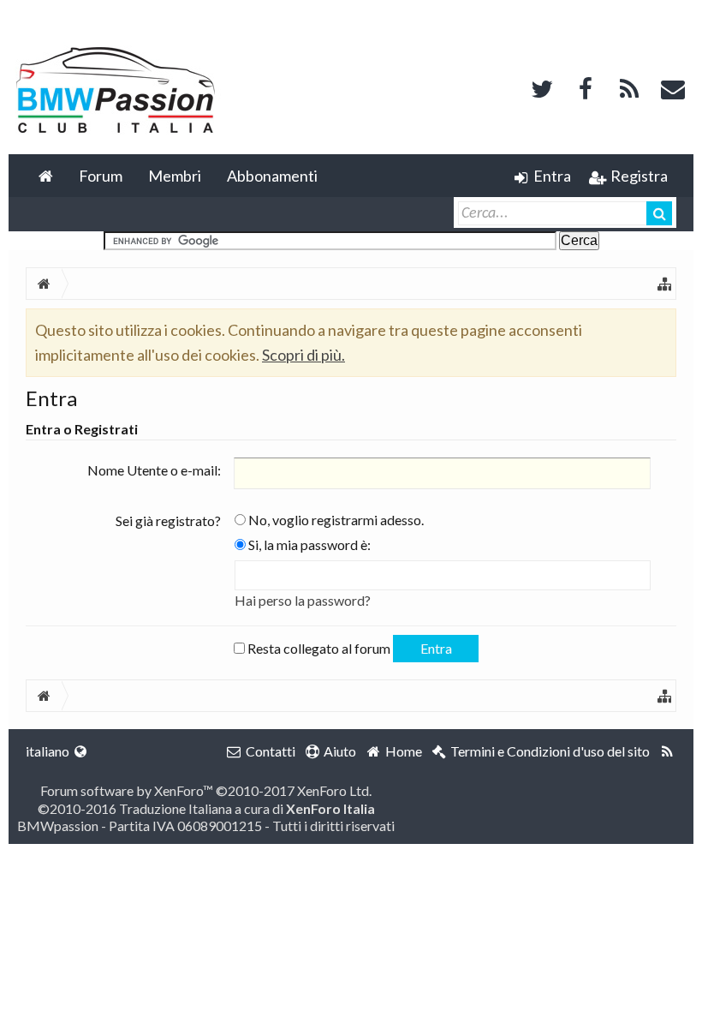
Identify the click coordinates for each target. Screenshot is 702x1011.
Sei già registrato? (168, 520)
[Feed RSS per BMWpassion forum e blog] (667, 751)
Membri (174, 175)
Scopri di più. (303, 354)
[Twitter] (541, 87)
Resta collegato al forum (317, 648)
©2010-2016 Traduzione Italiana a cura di (206, 808)
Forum (100, 175)
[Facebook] (585, 87)
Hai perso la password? (303, 600)
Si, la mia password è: (308, 544)
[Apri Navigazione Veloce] (664, 283)
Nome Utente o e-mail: (154, 470)
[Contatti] (672, 87)
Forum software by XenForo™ (206, 790)
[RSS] (629, 87)
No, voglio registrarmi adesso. (335, 519)
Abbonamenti (272, 175)
